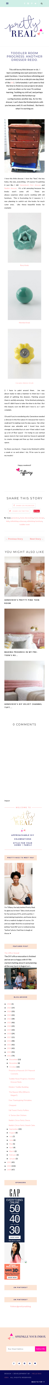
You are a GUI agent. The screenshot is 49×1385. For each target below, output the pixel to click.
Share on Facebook (25, 505)
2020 (9, 1026)
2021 (9, 1022)
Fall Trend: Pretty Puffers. (19, 1110)
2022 (9, 1019)
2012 (9, 1056)
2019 (9, 1030)
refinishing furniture (34, 521)
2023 (9, 1015)
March (11, 1151)
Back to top (37, 1382)
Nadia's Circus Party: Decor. (19, 1120)
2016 (9, 1041)
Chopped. (12, 1105)
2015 (9, 1045)
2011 (9, 1162)
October (12, 1067)
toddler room (24, 524)
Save (37, 511)
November (13, 1063)
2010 (9, 1166)
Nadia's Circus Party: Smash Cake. (22, 1125)
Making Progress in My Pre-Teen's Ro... (21, 653)
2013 (9, 1052)
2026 (9, 1004)
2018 (9, 1033)
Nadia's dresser (10, 188)
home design (39, 518)
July (10, 1136)
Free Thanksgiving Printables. (20, 1100)
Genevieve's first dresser (30, 185)
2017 (9, 1037)
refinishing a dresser (18, 521)
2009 (9, 1170)
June (11, 1140)
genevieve (15, 518)
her (12, 82)
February (12, 1155)
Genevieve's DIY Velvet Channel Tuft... (23, 706)
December (13, 1059)
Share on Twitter (21, 511)
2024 (9, 1011)
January (12, 1159)
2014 (9, 1048)
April (11, 1147)
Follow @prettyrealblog (20, 1306)
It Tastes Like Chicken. (18, 1115)
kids (7, 521)
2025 (9, 1008)
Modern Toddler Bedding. (19, 1087)
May (11, 1144)
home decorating (26, 518)
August (12, 1133)
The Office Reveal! (11, 953)
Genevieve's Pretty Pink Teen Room (21, 601)
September (13, 1129)
